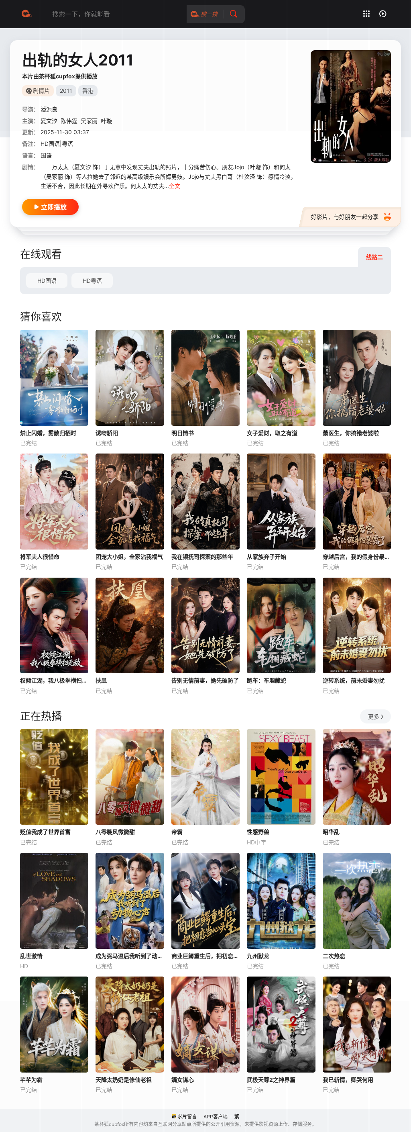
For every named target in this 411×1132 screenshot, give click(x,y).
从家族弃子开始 (266, 556)
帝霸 (177, 831)
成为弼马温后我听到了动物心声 (130, 955)
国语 (46, 155)
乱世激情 (31, 955)
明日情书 (182, 432)
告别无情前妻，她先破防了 (205, 680)
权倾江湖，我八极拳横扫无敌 (54, 680)
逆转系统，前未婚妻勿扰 (354, 680)
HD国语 (47, 280)
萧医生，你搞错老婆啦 (351, 432)
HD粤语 (92, 280)
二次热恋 (334, 955)
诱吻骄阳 (107, 432)
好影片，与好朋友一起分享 (344, 216)
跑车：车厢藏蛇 (266, 680)
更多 (373, 716)
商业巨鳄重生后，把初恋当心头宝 (205, 955)
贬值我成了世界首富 (45, 831)
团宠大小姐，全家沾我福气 (129, 556)
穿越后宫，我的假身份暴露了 (357, 556)
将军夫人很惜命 (39, 556)
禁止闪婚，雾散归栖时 (48, 432)
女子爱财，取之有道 (272, 432)
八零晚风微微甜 (115, 831)
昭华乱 (331, 831)
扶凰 (101, 680)
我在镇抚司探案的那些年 (202, 556)
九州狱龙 (258, 955)
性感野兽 (258, 831)
